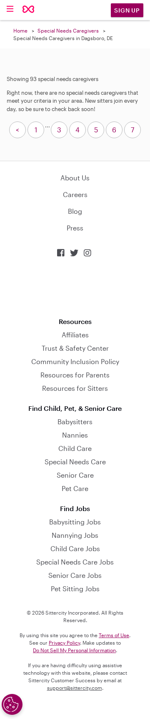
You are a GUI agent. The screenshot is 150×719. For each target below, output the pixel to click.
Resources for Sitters (75, 388)
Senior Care (75, 475)
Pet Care (75, 488)
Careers (75, 194)
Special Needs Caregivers (68, 30)
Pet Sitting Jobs (75, 588)
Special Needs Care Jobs (75, 562)
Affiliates (75, 335)
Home (20, 30)
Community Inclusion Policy (75, 361)
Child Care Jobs (75, 548)
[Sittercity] (28, 10)
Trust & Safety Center (75, 348)
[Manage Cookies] (12, 704)
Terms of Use (114, 635)
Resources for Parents (75, 375)
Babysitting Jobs (75, 522)
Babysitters (75, 421)
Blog (75, 211)
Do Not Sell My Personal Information (74, 650)
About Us (75, 178)
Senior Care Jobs (75, 575)
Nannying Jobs (75, 535)
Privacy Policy (64, 643)
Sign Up (127, 10)
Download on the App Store (75, 287)
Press (75, 228)
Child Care (75, 448)
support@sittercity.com (74, 688)
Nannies (75, 435)
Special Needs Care (75, 462)
